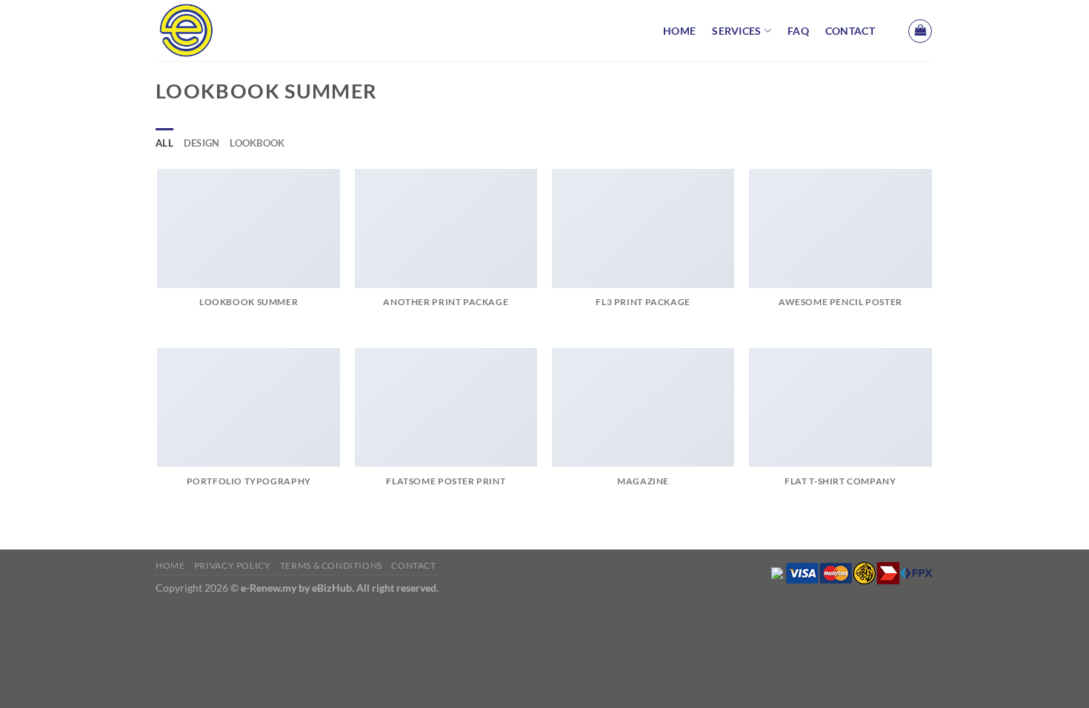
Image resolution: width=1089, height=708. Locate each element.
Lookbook (257, 143)
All (164, 143)
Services (736, 30)
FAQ (798, 30)
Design (202, 143)
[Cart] (920, 31)
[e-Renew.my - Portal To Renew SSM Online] (230, 30)
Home (679, 30)
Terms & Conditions (331, 565)
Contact (850, 30)
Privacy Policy (232, 565)
